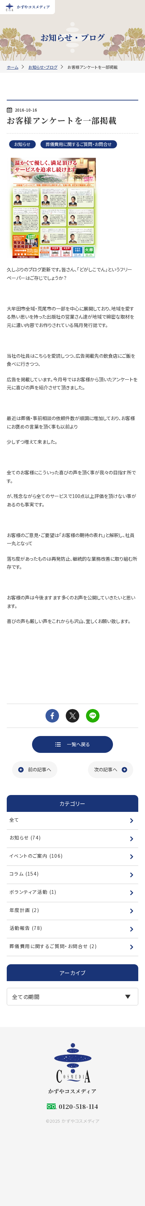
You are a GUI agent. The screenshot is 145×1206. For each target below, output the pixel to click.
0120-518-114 (78, 1106)
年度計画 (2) (24, 910)
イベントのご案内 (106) (36, 855)
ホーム (12, 67)
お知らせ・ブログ (42, 67)
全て (14, 819)
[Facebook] (52, 716)
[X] (72, 716)
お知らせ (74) (25, 837)
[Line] (92, 716)
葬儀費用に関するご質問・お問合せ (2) (53, 946)
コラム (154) (24, 873)
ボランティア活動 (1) (33, 891)
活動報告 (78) (25, 927)
